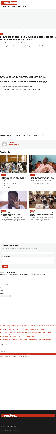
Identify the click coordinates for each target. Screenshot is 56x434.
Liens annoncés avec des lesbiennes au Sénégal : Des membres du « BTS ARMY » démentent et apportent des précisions (26, 340)
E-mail (2, 290)
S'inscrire (28, 354)
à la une (3, 174)
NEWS (9, 6)
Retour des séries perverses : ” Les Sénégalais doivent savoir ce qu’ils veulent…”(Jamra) (10, 214)
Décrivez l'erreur (6, 256)
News (2, 33)
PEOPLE (14, 6)
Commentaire (4, 284)
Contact (3, 426)
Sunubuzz (12, 42)
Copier (35, 135)
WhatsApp (18, 135)
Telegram (30, 135)
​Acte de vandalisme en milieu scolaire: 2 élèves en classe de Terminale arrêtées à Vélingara (41, 214)
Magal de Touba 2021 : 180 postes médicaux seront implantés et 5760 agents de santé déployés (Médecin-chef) (13, 178)
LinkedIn (24, 135)
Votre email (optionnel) (8, 251)
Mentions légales (11, 426)
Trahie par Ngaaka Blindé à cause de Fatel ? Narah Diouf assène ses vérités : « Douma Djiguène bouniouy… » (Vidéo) (26, 333)
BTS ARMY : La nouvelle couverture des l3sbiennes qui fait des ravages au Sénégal (23, 329)
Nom (1, 287)
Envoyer (5, 266)
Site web (2, 293)
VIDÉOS (19, 6)
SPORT (24, 6)
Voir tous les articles (13, 144)
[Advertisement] (28, 18)
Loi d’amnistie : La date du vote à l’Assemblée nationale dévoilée (18, 336)
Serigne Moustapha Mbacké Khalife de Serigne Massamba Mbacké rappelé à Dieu (42, 177)
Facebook (9, 135)
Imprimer (41, 135)
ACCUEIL (4, 6)
